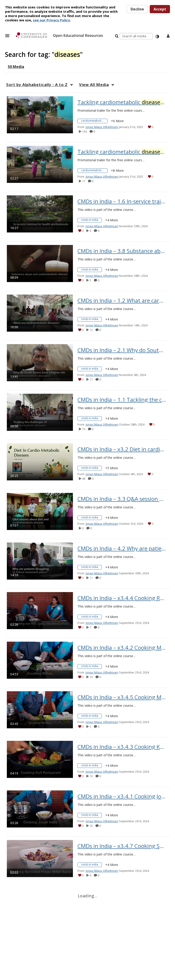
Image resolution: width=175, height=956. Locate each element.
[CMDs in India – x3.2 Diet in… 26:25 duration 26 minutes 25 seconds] (40, 461)
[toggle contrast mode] (157, 37)
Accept (160, 9)
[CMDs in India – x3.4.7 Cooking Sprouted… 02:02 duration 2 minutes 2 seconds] (40, 858)
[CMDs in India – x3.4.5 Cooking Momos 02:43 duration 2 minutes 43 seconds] (40, 709)
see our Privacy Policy (51, 20)
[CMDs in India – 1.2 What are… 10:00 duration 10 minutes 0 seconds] (40, 313)
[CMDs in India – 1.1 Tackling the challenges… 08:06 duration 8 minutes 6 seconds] (40, 412)
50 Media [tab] (16, 66)
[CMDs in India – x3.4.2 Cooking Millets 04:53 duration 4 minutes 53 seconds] (40, 660)
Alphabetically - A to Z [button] (37, 84)
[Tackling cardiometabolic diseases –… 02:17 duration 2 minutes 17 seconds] (40, 114)
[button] (8, 36)
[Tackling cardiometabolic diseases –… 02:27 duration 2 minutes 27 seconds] (40, 164)
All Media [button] (94, 84)
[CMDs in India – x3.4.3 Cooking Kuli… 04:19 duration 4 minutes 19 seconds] (40, 759)
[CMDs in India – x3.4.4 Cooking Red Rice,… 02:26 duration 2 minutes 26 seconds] (40, 610)
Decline (137, 9)
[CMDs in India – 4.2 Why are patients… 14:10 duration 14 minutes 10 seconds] (40, 561)
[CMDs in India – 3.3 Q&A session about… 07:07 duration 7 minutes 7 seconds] (40, 511)
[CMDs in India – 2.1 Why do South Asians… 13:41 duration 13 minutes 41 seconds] (40, 362)
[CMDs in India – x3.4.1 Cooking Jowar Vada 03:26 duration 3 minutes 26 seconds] (40, 809)
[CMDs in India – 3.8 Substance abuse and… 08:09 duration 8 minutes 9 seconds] (40, 263)
